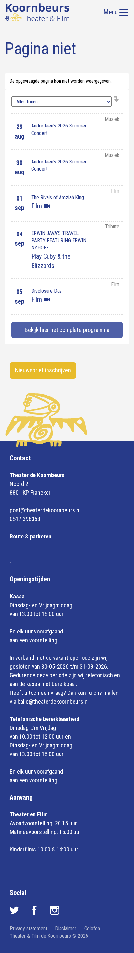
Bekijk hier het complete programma (67, 329)
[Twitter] (15, 912)
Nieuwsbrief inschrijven (43, 370)
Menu (111, 12)
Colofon (92, 928)
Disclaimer (65, 928)
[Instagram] (54, 912)
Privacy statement (28, 928)
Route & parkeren (30, 536)
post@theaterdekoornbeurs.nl (45, 510)
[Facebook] (35, 912)
